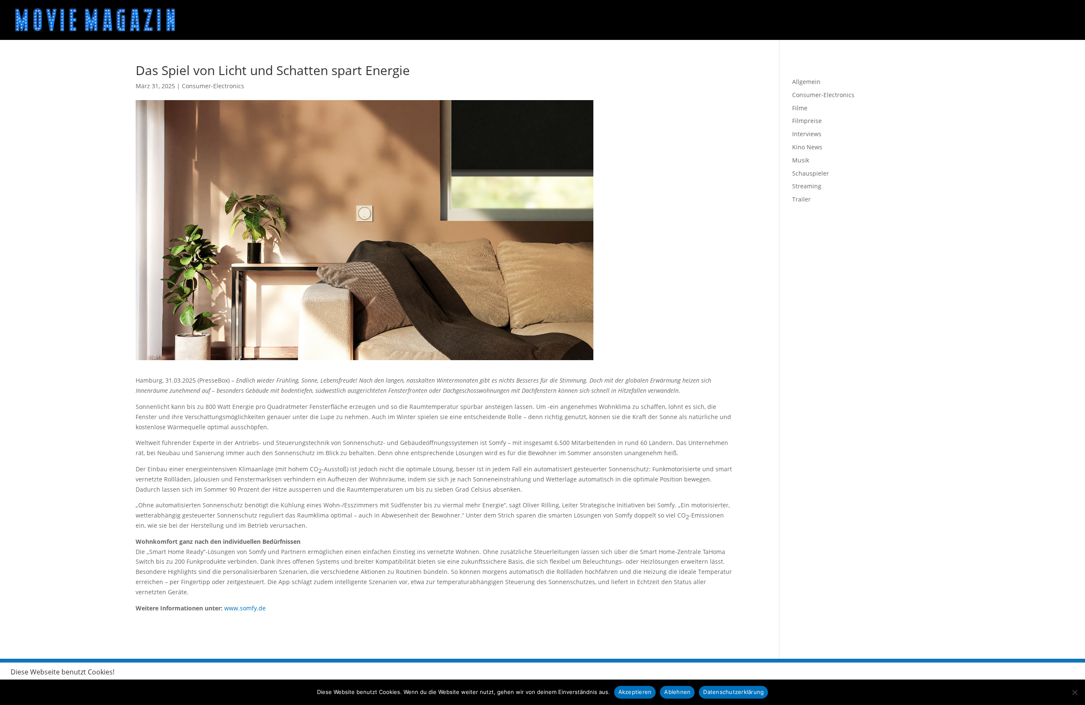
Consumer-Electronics (213, 86)
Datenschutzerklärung (733, 691)
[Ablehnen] (1074, 692)
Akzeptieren (635, 691)
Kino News (807, 147)
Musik (800, 160)
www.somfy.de (245, 608)
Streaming (806, 186)
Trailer (801, 199)
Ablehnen (677, 691)
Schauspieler (810, 173)
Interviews (806, 134)
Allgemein (806, 82)
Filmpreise (807, 121)
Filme (799, 108)
